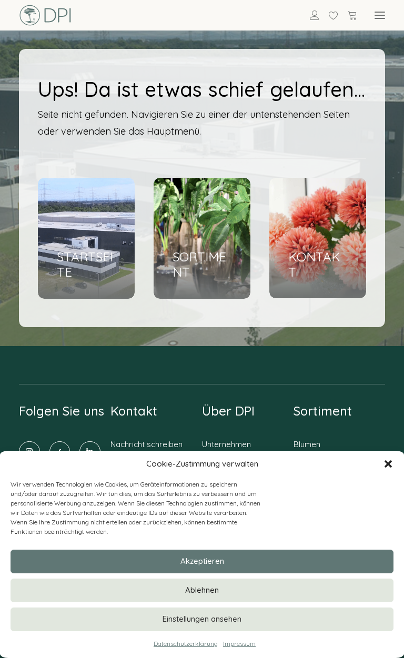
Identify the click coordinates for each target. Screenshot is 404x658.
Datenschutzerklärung (186, 643)
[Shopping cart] (347, 15)
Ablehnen (202, 590)
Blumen (307, 444)
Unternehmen (226, 444)
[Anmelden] (309, 15)
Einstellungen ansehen (202, 619)
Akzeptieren (202, 561)
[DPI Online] (45, 15)
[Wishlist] (328, 15)
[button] (388, 464)
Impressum (239, 643)
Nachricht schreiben (146, 444)
